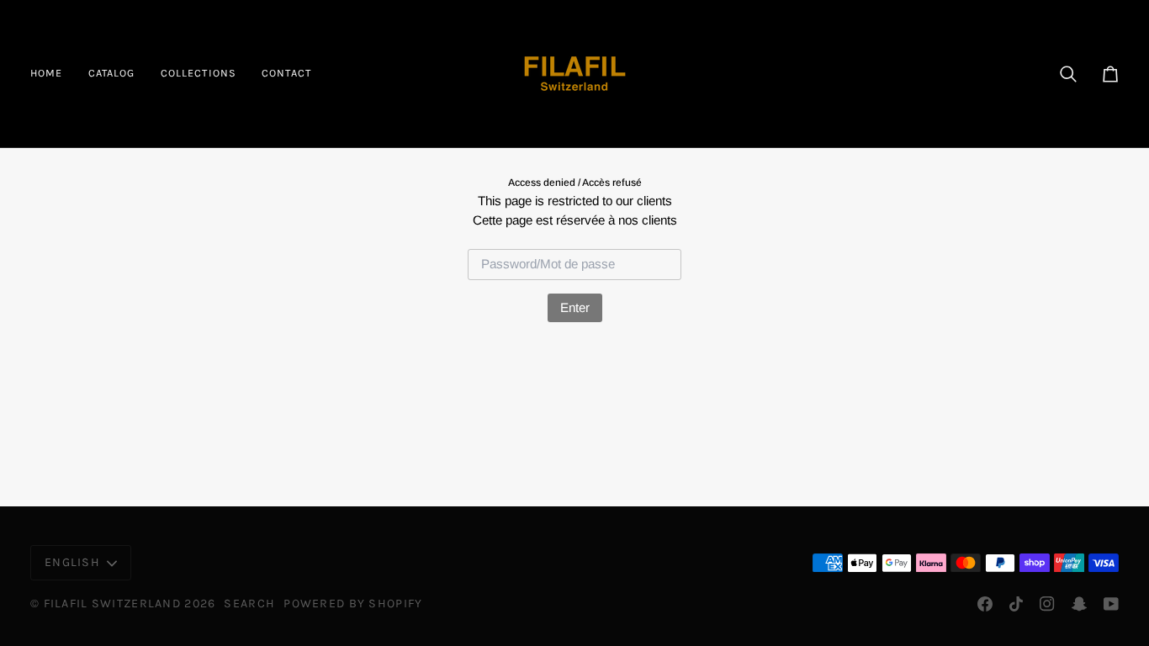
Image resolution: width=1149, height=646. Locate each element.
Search (249, 603)
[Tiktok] (1016, 604)
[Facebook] (985, 604)
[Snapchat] (1079, 604)
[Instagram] (1047, 604)
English (72, 562)
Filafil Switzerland (114, 603)
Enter (575, 307)
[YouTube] (1111, 604)
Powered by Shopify (352, 603)
